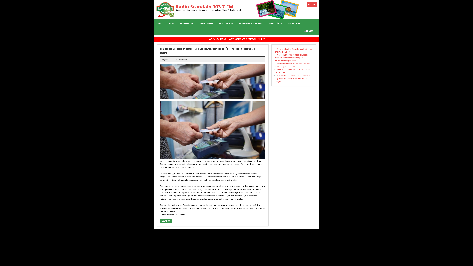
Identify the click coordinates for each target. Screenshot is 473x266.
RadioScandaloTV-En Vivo (250, 23)
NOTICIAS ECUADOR (217, 39)
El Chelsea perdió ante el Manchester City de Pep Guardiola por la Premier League (292, 78)
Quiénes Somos (206, 23)
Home (159, 23)
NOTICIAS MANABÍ (236, 39)
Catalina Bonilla (182, 59)
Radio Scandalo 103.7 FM (204, 7)
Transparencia (226, 23)
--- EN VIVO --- (308, 31)
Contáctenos (294, 23)
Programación (186, 23)
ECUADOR (166, 221)
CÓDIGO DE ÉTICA (275, 23)
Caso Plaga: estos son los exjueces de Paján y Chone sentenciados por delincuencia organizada (292, 58)
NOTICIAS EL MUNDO (255, 39)
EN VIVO (171, 23)
